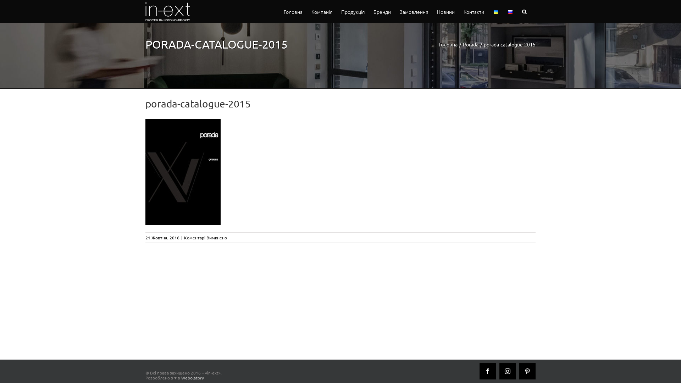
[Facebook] (488, 371)
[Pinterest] (527, 371)
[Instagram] (507, 371)
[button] (524, 11)
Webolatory (192, 378)
